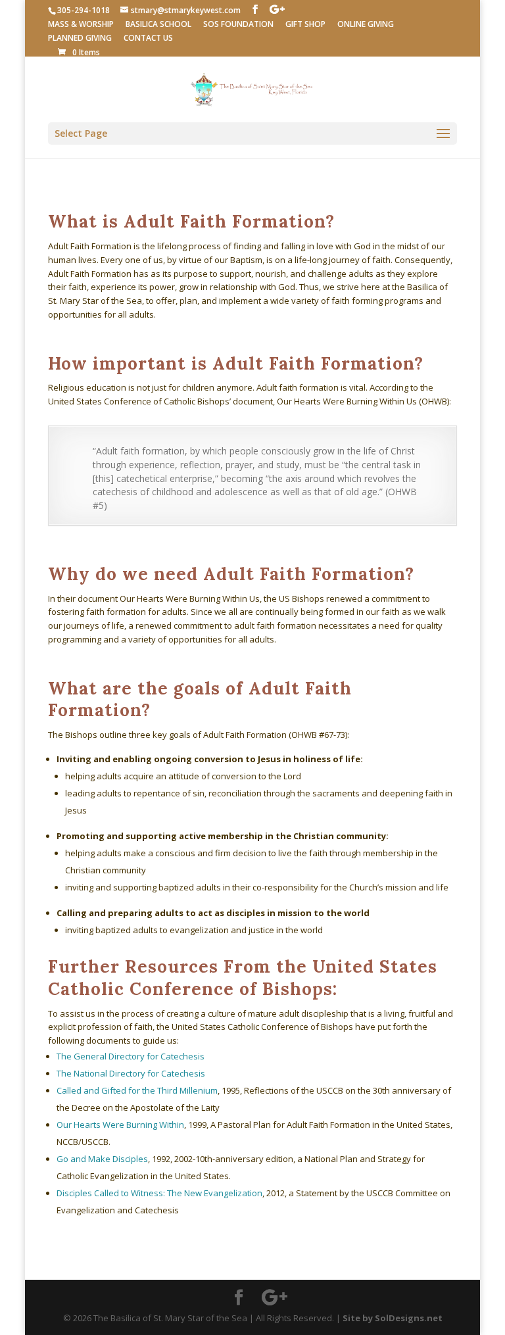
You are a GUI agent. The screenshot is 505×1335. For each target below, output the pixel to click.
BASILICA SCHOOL (158, 25)
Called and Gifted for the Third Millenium (137, 1090)
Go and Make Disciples (102, 1159)
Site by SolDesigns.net (393, 1318)
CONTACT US (148, 38)
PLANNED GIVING (80, 38)
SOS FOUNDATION (238, 25)
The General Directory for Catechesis (130, 1056)
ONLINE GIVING (365, 25)
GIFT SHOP (305, 25)
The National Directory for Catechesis (131, 1073)
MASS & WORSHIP (81, 25)
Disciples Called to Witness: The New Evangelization (159, 1193)
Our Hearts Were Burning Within (120, 1124)
